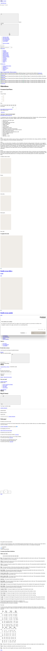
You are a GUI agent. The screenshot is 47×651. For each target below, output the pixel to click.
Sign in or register (6, 43)
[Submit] (20, 358)
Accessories (5, 58)
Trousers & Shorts (6, 56)
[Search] (9, 18)
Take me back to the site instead (6, 430)
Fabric (6, 115)
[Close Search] (2, 46)
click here (17, 434)
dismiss (1, 377)
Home (1, 72)
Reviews (9, 115)
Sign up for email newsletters (5, 353)
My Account (5, 385)
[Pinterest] (1, 364)
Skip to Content (3, 0)
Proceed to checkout (4, 416)
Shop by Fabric (5, 67)
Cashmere (4, 66)
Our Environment (6, 337)
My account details (6, 39)
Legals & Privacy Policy (4, 366)
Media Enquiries (6, 339)
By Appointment (6, 344)
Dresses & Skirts (6, 55)
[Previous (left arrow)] (2, 492)
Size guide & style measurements (6, 109)
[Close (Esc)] (6, 492)
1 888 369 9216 (3, 3)
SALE (4, 61)
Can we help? (5, 41)
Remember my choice (12, 426)
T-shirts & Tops (5, 52)
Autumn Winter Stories (7, 65)
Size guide (5, 386)
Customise (23, 332)
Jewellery (4, 59)
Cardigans (4, 51)
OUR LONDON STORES (8, 384)
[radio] (1, 105)
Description (2, 115)
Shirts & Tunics (5, 53)
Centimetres (4, 546)
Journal (4, 70)
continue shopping (3, 381)
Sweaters (4, 50)
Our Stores (5, 343)
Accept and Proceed (38, 332)
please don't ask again (8, 377)
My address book (6, 38)
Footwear (4, 57)
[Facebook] (0, 364)
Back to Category (13, 72)
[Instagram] (3, 364)
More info (3, 112)
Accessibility (5, 345)
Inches (3, 548)
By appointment (6, 40)
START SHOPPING (4, 426)
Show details (40, 329)
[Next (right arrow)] (9, 492)
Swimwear (5, 60)
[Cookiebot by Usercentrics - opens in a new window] (41, 317)
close (1, 494)
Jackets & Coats (6, 54)
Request (1, 352)
